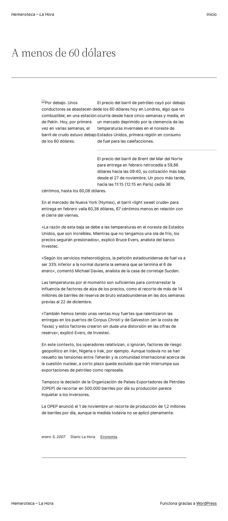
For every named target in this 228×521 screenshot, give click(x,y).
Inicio (212, 14)
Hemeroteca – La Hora (32, 14)
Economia (108, 436)
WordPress (206, 503)
